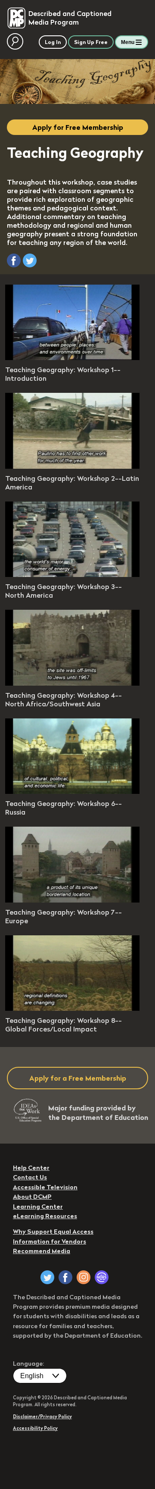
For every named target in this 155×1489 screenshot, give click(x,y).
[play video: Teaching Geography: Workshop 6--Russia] (72, 791)
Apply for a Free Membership (77, 1078)
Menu (127, 42)
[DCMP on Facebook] (65, 1277)
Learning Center (38, 1206)
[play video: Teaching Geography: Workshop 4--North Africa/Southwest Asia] (72, 683)
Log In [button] (53, 42)
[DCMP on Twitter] (47, 1277)
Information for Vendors (49, 1241)
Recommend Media (41, 1251)
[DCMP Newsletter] (101, 1277)
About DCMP (32, 1197)
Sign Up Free (91, 42)
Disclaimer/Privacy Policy (42, 1417)
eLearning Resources (45, 1216)
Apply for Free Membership (77, 127)
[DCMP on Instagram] (83, 1277)
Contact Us (30, 1177)
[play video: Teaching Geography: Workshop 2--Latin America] (72, 466)
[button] (14, 260)
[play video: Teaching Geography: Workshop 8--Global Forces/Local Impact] (72, 1008)
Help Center (31, 1168)
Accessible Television (45, 1187)
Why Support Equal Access (53, 1231)
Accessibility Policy (35, 1428)
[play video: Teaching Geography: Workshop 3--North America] (72, 574)
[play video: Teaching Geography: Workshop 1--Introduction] (72, 357)
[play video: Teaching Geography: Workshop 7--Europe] (72, 900)
